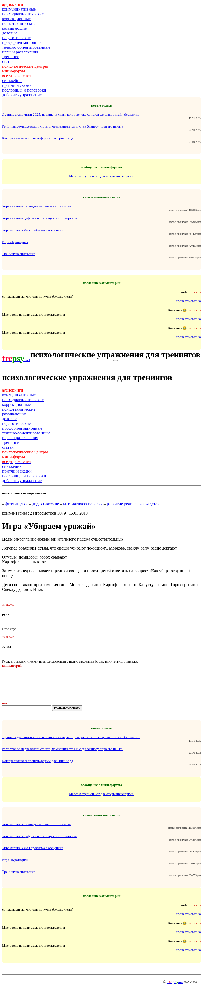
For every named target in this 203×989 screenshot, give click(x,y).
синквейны (12, 80)
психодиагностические (23, 14)
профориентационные (22, 42)
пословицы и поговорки (24, 90)
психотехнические (18, 23)
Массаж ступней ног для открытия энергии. (101, 176)
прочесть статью (188, 301)
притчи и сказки (17, 85)
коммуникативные (19, 9)
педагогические (16, 37)
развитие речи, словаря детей (133, 504)
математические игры (83, 504)
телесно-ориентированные (26, 47)
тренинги (10, 57)
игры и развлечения (20, 52)
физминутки (16, 504)
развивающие (14, 28)
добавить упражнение (22, 95)
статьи (8, 61)
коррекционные (16, 18)
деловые (9, 33)
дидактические (45, 504)
